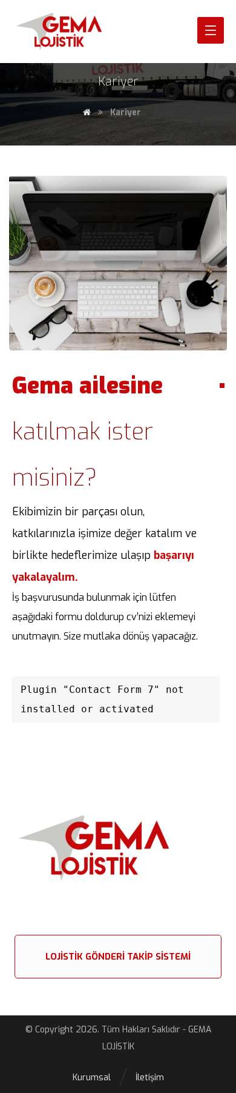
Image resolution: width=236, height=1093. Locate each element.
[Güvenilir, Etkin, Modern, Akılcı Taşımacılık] (72, 31)
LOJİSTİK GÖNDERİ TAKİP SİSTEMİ (118, 957)
